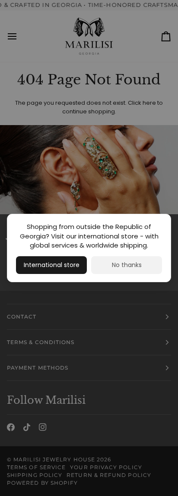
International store (51, 265)
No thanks (127, 265)
